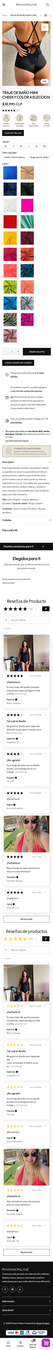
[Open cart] (46, 1343)
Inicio (4, 15)
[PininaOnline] (26, 5)
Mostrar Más (21, 694)
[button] (35, 609)
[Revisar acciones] (45, 675)
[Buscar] (47, 4)
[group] (26, 53)
